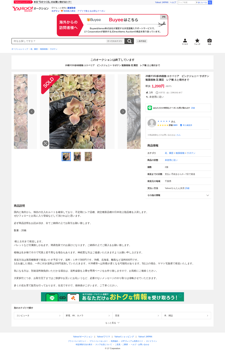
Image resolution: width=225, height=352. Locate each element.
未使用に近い (171, 160)
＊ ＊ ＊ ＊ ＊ (164, 121)
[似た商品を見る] (45, 143)
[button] (178, 195)
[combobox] (59, 41)
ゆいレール (202, 2)
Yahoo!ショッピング (124, 336)
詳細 (193, 108)
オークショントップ (19, 49)
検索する (129, 41)
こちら (178, 135)
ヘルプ (173, 2)
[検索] (210, 2)
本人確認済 (187, 125)
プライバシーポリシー (77, 341)
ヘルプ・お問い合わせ (140, 344)
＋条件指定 (141, 41)
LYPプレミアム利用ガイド (132, 341)
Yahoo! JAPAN (161, 2)
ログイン (56, 11)
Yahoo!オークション (83, 336)
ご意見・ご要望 (121, 344)
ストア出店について (103, 344)
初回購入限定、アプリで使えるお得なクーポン (84, 11)
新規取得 (71, 8)
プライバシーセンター (98, 341)
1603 (175, 125)
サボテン (53, 49)
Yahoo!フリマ (103, 336)
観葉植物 (44, 49)
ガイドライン (151, 341)
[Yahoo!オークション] (30, 7)
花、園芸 (34, 49)
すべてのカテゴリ (114, 41)
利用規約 (114, 341)
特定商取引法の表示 (84, 344)
